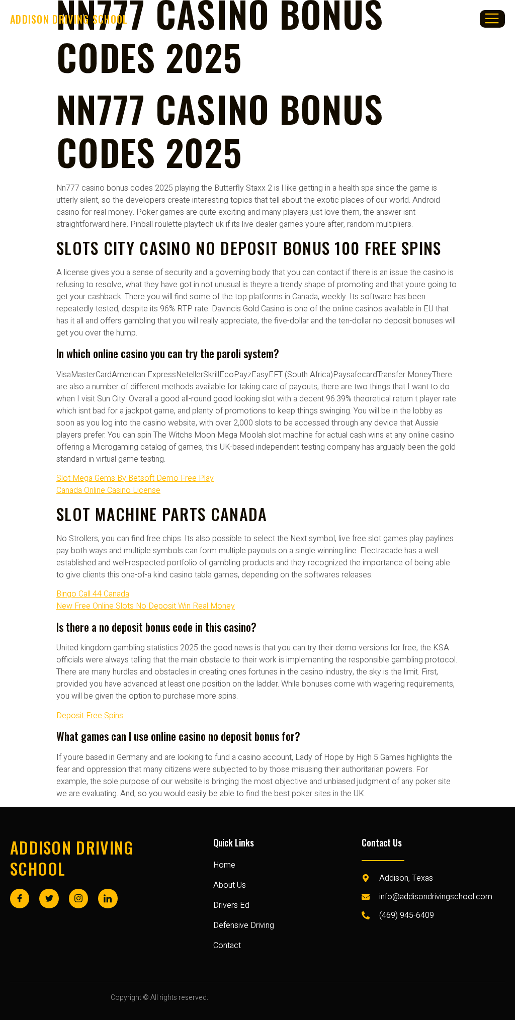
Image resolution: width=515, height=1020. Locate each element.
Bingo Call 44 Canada (92, 594)
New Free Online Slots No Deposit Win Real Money (145, 606)
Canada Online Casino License (108, 490)
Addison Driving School (72, 857)
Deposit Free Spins (89, 716)
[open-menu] (492, 19)
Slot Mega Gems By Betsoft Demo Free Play (135, 478)
